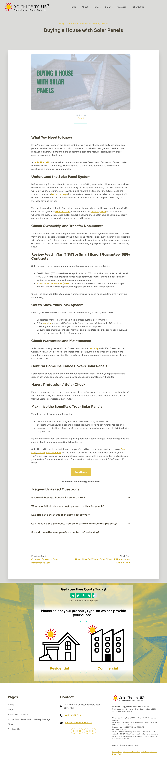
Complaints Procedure (131, 752)
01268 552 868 (73, 715)
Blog (61, 23)
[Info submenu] (100, 7)
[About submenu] (90, 7)
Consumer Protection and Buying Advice (86, 23)
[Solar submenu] (112, 7)
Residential (59, 668)
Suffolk (41, 452)
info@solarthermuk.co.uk (78, 722)
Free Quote (81, 472)
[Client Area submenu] (146, 7)
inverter (47, 323)
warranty (93, 348)
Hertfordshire (53, 452)
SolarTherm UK (42, 162)
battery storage (59, 194)
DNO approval (98, 211)
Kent (33, 452)
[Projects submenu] (128, 7)
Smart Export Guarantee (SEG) (53, 283)
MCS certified (62, 211)
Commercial (107, 668)
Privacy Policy (117, 752)
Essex (124, 449)
